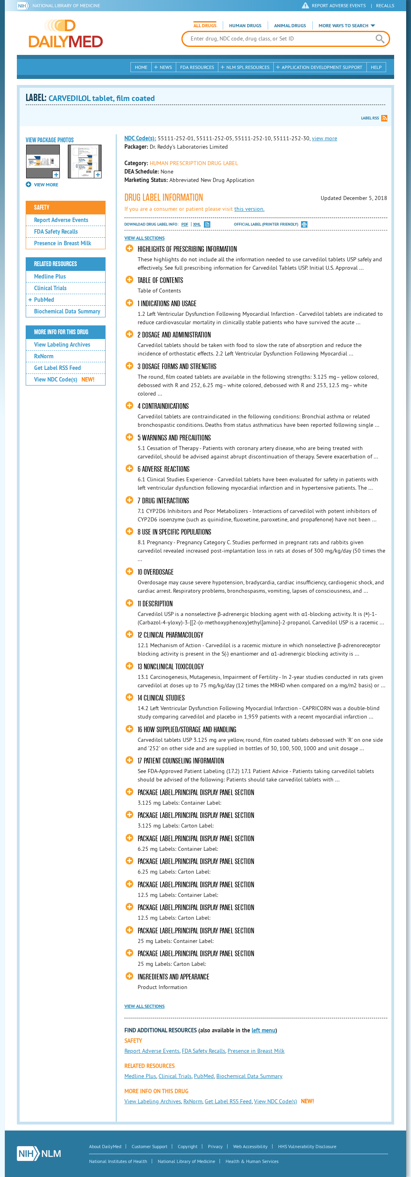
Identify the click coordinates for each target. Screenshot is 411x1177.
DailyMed (66, 33)
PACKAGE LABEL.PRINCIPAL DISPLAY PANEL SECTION (196, 792)
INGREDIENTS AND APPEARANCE (174, 976)
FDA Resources (197, 67)
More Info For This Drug (61, 332)
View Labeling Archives (62, 344)
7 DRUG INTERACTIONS (163, 500)
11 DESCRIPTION (155, 603)
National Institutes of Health (118, 1161)
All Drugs (204, 25)
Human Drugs (245, 25)
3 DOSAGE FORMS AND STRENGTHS (177, 366)
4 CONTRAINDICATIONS (163, 406)
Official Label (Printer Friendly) (266, 224)
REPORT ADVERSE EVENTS (339, 5)
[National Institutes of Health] (25, 5)
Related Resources (55, 264)
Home (141, 67)
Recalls (385, 5)
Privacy (215, 1146)
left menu (263, 1030)
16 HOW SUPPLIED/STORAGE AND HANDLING (187, 729)
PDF (184, 224)
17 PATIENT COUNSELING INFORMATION (181, 760)
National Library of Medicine (66, 5)
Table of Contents (160, 280)
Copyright (187, 1146)
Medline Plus (50, 276)
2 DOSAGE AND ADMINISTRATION (174, 334)
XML (197, 224)
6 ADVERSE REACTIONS (163, 469)
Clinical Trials (50, 288)
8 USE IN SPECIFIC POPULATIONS (174, 532)
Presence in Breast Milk (62, 243)
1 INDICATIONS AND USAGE (167, 303)
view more (324, 138)
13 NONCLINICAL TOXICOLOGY (170, 666)
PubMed (44, 299)
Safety (41, 208)
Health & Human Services (252, 1161)
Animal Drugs (290, 25)
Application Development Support (322, 67)
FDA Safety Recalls (56, 231)
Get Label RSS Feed (57, 367)
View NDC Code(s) (64, 379)
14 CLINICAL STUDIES (161, 698)
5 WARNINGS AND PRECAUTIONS (174, 437)
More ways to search (343, 25)
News (166, 67)
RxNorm (43, 356)
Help (376, 67)
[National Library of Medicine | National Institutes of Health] (39, 1153)
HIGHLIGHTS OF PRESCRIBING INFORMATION (187, 249)
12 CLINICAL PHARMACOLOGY (170, 635)
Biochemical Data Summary (67, 311)
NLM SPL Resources (247, 67)
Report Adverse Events (61, 220)
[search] (380, 39)
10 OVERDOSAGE (156, 572)
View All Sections (144, 238)
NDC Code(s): (140, 138)
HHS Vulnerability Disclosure (307, 1146)
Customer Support (149, 1146)
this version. (249, 208)
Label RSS (370, 118)
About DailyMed (105, 1146)
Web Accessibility (250, 1146)
